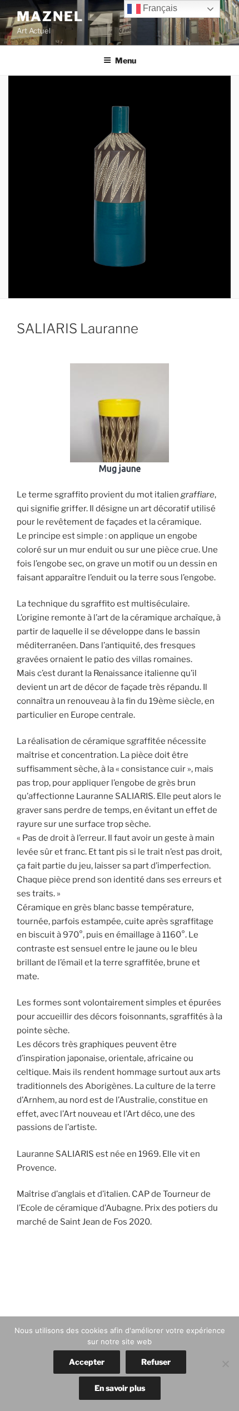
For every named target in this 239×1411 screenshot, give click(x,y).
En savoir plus (119, 1388)
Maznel (50, 16)
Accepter (86, 1361)
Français (159, 8)
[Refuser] (225, 1363)
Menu (125, 60)
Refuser (156, 1361)
